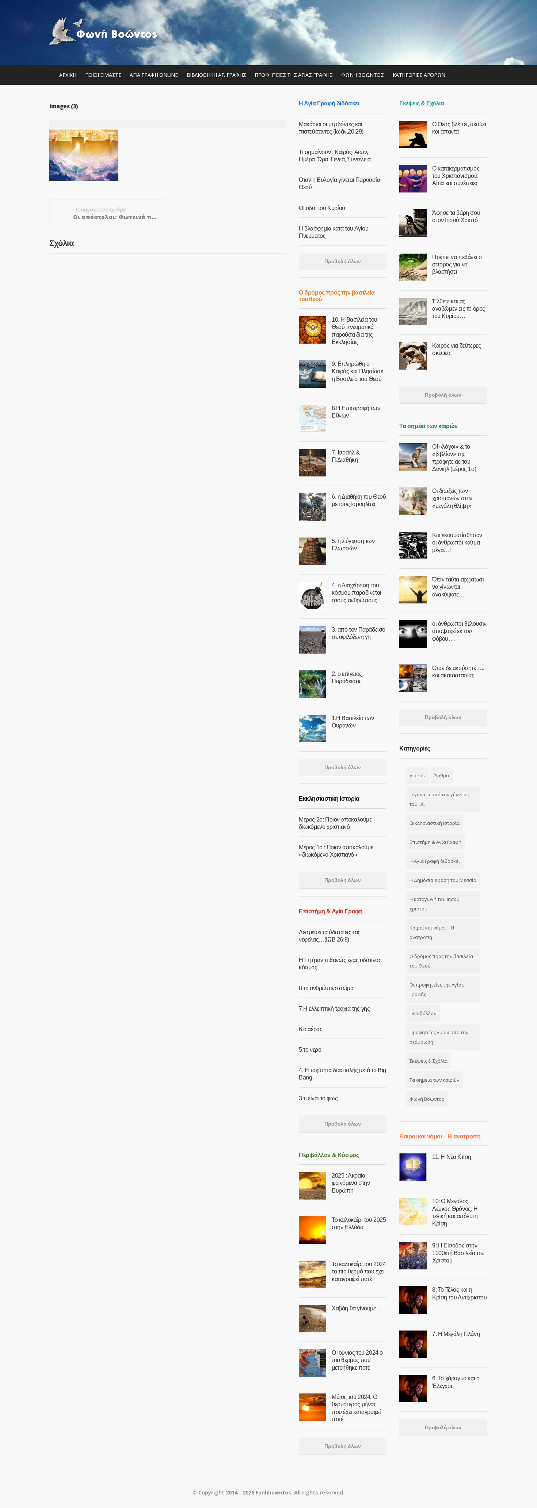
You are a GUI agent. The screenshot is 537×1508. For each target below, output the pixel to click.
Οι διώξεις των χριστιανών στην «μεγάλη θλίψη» (452, 498)
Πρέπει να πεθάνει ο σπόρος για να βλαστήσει (456, 264)
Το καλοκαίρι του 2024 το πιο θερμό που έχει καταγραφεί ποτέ (359, 1271)
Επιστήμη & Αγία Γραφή (435, 842)
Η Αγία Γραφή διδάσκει (435, 861)
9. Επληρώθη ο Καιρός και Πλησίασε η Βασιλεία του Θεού (357, 371)
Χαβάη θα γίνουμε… (356, 1308)
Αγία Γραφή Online (154, 74)
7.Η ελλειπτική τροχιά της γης (334, 1009)
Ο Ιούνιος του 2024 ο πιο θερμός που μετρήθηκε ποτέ (357, 1360)
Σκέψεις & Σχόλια (429, 1061)
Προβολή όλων (342, 261)
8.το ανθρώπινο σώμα (326, 988)
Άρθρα (441, 775)
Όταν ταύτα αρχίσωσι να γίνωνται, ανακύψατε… (458, 586)
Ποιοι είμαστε (103, 74)
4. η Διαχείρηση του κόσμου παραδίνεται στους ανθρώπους (356, 592)
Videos (417, 775)
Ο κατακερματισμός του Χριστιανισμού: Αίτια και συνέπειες (455, 175)
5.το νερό (310, 1050)
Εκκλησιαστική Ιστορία (435, 823)
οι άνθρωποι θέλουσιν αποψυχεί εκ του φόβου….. (459, 631)
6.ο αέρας (310, 1029)
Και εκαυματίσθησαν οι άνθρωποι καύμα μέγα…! (457, 542)
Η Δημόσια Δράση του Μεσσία (443, 880)
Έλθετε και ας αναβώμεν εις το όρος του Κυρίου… (458, 308)
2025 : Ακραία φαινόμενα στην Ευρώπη (351, 1182)
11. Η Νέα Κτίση (451, 1157)
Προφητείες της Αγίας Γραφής (293, 74)
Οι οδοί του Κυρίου (322, 208)
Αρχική (67, 74)
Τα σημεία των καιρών (434, 1080)
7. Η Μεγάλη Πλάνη (456, 1334)
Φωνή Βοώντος (362, 74)
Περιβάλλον (423, 1013)
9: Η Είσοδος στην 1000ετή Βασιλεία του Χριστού (458, 1252)
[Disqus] (167, 339)
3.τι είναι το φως (318, 1098)
